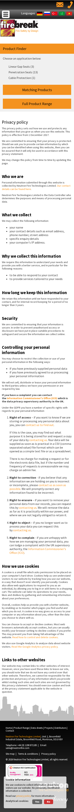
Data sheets (37, 728)
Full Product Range (37, 103)
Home (9, 728)
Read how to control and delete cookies (35, 637)
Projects (48, 728)
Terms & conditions (28, 753)
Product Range (21, 728)
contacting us (38, 440)
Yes (37, 801)
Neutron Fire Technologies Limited (30, 759)
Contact (10, 730)
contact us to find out (40, 425)
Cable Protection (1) (22, 78)
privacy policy (23, 796)
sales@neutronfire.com (17, 748)
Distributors (60, 728)
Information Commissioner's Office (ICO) (32, 398)
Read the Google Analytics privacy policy (35, 646)
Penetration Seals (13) (23, 72)
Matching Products (37, 90)
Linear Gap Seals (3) (21, 66)
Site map (10, 753)
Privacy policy (48, 753)
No (48, 801)
